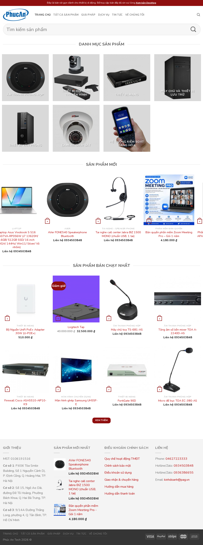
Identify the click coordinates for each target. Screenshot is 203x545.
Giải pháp (88, 15)
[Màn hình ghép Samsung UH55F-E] (76, 370)
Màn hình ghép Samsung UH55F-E (76, 402)
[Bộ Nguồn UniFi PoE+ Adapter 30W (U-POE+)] (25, 299)
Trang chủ (43, 15)
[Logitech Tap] (76, 299)
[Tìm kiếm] (198, 15)
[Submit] (193, 29)
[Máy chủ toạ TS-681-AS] (126, 299)
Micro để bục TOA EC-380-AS (177, 401)
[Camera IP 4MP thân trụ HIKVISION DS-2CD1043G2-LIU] (152, 199)
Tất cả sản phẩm (66, 15)
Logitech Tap (76, 327)
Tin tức (117, 15)
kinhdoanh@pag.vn (177, 480)
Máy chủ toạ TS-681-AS (127, 330)
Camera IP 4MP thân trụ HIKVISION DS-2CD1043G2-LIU (152, 234)
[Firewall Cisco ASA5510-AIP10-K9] (25, 370)
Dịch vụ (103, 15)
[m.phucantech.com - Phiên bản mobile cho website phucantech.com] (16, 15)
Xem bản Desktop (146, 2)
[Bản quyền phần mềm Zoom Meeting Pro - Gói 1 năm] (50, 199)
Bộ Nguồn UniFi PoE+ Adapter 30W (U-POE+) (25, 331)
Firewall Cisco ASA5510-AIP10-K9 (25, 402)
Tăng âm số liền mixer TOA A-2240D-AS (177, 331)
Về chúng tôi (134, 15)
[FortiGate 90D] (126, 370)
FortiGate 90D (127, 401)
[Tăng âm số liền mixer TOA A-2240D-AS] (177, 299)
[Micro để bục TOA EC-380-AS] (177, 370)
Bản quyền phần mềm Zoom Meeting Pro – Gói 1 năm (50, 234)
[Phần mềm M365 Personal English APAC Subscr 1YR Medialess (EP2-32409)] (101, 199)
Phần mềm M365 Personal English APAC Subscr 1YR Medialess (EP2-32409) (101, 236)
